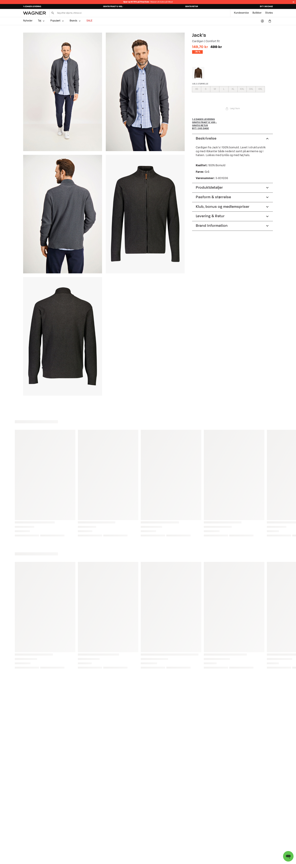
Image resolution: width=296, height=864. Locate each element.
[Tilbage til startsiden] (34, 13)
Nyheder (27, 21)
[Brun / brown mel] (198, 73)
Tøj (39, 21)
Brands (73, 21)
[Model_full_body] (62, 92)
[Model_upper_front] (145, 92)
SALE (89, 21)
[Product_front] (145, 214)
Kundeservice (241, 13)
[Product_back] (62, 336)
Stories (269, 13)
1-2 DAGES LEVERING (32, 7)
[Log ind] (262, 21)
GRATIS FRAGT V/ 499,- (113, 7)
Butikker (257, 13)
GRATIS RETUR (191, 7)
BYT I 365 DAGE (266, 7)
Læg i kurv (235, 108)
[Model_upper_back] (62, 214)
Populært (55, 21)
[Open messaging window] (288, 856)
